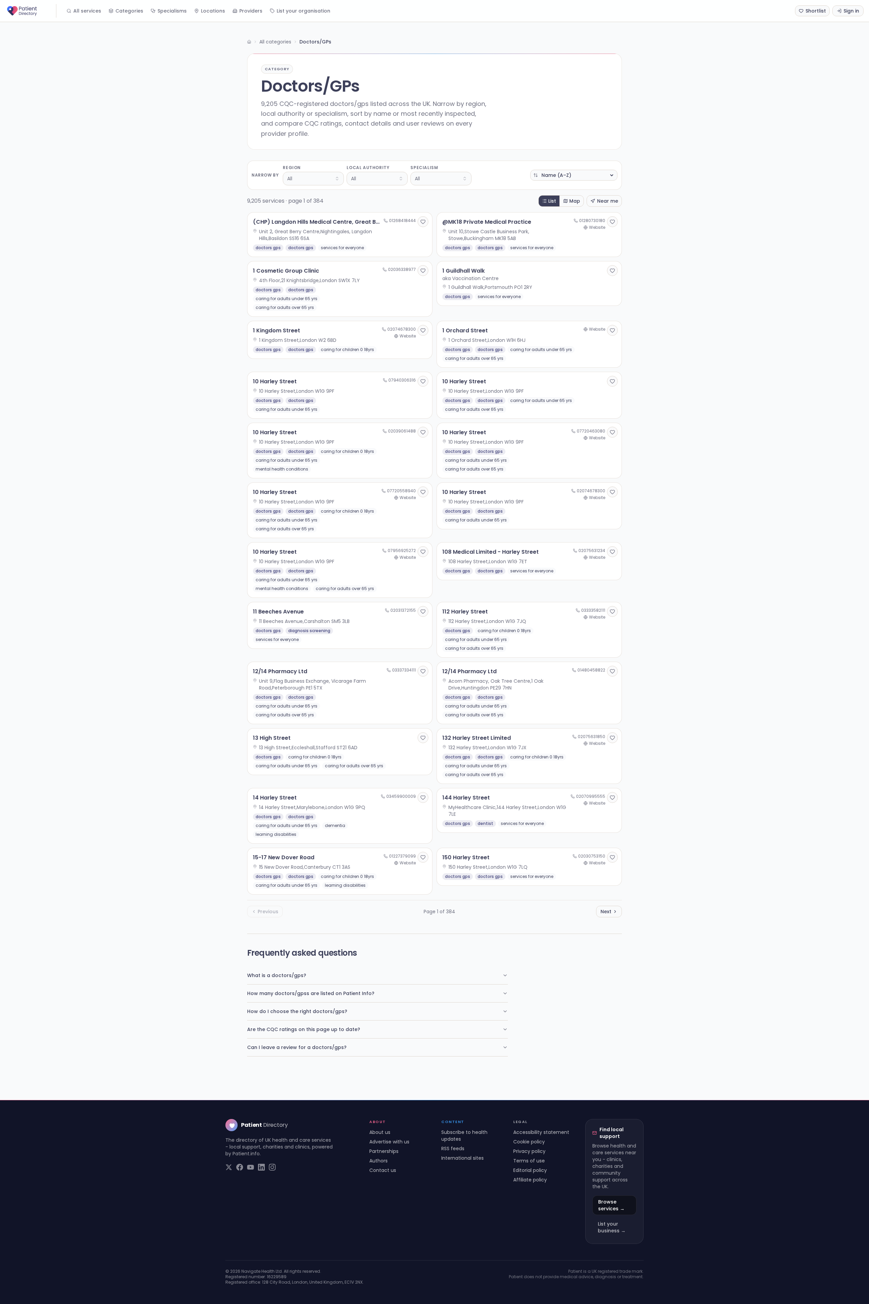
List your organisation (303, 10)
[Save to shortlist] (423, 221)
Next (605, 911)
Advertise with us (389, 1141)
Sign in (851, 10)
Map (574, 201)
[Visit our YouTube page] (250, 1167)
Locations (213, 10)
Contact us (382, 1170)
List (552, 201)
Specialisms (172, 10)
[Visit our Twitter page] (228, 1167)
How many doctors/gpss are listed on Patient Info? (310, 993)
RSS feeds (452, 1148)
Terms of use (529, 1160)
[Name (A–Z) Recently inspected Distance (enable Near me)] (573, 175)
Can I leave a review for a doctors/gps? (297, 1047)
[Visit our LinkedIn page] (261, 1167)
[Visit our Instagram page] (272, 1167)
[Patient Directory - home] (30, 11)
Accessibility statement (541, 1132)
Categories (129, 10)
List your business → (612, 1227)
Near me (607, 201)
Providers (250, 10)
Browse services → (611, 1205)
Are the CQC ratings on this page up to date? (303, 1029)
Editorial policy (530, 1170)
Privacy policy (529, 1151)
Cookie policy (529, 1141)
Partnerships (384, 1151)
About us (379, 1132)
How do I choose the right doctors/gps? (297, 1011)
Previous (268, 911)
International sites (462, 1158)
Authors (378, 1160)
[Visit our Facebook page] (239, 1167)
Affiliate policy (530, 1179)
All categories (275, 41)
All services (87, 10)
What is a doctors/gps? (276, 975)
